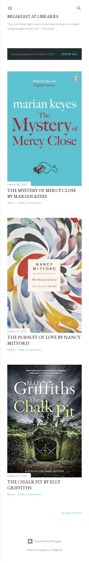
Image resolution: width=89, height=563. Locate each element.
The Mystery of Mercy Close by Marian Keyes (41, 193)
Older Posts (71, 513)
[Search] (79, 7)
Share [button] (11, 202)
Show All (69, 54)
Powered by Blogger (48, 541)
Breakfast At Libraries (32, 16)
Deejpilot (57, 550)
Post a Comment (29, 202)
